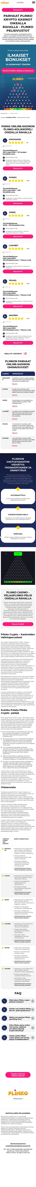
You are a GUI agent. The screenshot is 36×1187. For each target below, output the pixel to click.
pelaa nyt (18, 10)
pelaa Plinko (18, 624)
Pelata (14, 384)
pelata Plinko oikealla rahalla (18, 71)
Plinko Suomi (18, 1099)
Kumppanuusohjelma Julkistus (18, 1146)
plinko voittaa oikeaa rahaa (18, 1075)
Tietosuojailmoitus (18, 1143)
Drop (18, 553)
